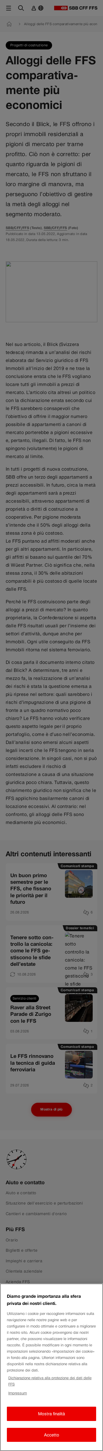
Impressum (17, 1393)
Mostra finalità (51, 1413)
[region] (51, 1367)
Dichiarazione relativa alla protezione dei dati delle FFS (50, 1381)
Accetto (51, 1434)
